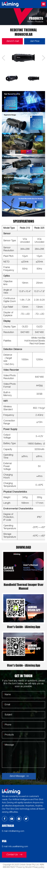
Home (30, 22)
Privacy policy (38, 867)
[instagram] (19, 818)
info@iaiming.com (16, 831)
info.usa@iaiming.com (18, 847)
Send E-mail (12, 41)
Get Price (34, 41)
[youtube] (11, 818)
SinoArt (28, 867)
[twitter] (26, 818)
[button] (3, 58)
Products (39, 22)
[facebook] (4, 818)
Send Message (17, 776)
